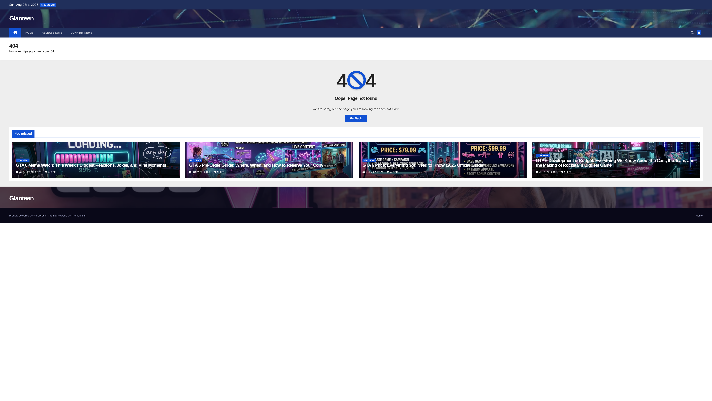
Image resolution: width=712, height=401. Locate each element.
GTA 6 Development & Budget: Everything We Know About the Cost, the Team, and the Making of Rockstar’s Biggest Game (615, 163)
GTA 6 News (22, 160)
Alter (52, 172)
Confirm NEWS (81, 32)
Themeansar (78, 215)
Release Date (52, 32)
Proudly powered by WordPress (28, 215)
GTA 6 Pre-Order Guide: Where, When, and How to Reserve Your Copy (256, 165)
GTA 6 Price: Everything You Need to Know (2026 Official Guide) (423, 165)
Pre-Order (195, 160)
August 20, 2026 (30, 172)
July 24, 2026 (548, 172)
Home (29, 32)
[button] (692, 33)
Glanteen (21, 18)
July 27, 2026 (202, 172)
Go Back (356, 118)
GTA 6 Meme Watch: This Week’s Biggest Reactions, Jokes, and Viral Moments (91, 165)
